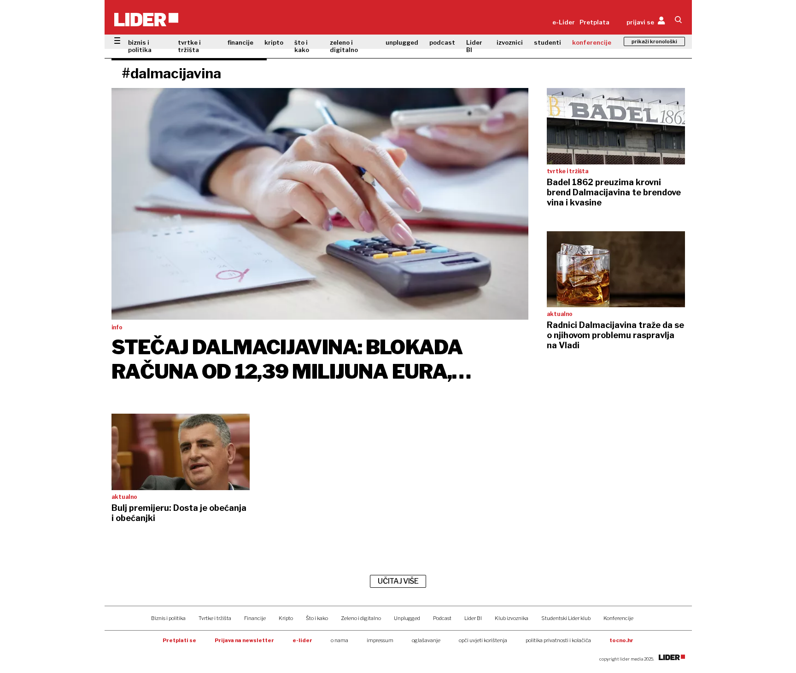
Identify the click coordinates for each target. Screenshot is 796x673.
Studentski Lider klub (566, 618)
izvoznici (510, 42)
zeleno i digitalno (344, 46)
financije (240, 42)
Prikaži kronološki (654, 41)
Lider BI (474, 46)
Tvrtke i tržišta (215, 618)
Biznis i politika (168, 618)
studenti (547, 42)
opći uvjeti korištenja (483, 640)
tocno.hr (621, 640)
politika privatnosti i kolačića (558, 640)
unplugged (402, 42)
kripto (273, 42)
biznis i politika (140, 46)
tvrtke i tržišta (189, 46)
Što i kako (317, 618)
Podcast (442, 618)
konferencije (591, 42)
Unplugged (407, 618)
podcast (442, 42)
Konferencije (618, 618)
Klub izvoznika (511, 618)
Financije (255, 618)
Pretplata (594, 22)
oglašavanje (426, 640)
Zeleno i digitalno (361, 618)
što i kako (301, 46)
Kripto (286, 618)
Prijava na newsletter (244, 640)
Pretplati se (179, 640)
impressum (380, 640)
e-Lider (563, 22)
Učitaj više (398, 581)
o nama (339, 640)
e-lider (302, 640)
